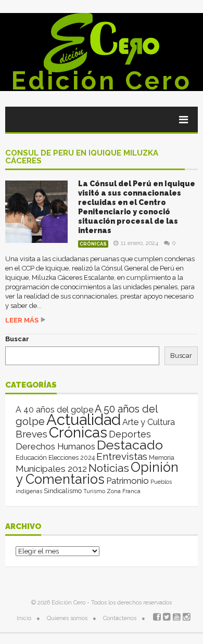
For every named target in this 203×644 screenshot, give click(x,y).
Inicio (24, 618)
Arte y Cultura (148, 422)
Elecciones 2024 (71, 457)
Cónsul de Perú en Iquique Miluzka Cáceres (81, 157)
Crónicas (93, 244)
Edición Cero (101, 80)
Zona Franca (124, 491)
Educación (31, 457)
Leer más (22, 320)
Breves (31, 434)
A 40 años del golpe (54, 410)
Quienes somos (67, 618)
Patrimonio (127, 480)
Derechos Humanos (55, 446)
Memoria (161, 457)
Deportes (130, 434)
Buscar (17, 339)
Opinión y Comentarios (97, 473)
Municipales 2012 (51, 468)
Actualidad (83, 419)
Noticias (108, 467)
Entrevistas (121, 456)
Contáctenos (119, 618)
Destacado (130, 445)
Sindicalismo (63, 491)
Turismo (94, 491)
